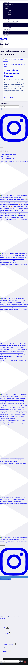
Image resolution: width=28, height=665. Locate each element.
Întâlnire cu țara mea (9, 4)
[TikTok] (7, 39)
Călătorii (13, 64)
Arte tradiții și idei (8, 23)
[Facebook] (1, 39)
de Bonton (7, 19)
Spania (9, 15)
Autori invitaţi (7, 25)
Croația (9, 14)
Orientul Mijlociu (8, 17)
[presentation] (15, 60)
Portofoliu (7, 31)
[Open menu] (1, 46)
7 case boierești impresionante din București (12, 73)
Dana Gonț (9, 79)
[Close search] (1, 659)
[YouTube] (5, 39)
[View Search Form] (1, 41)
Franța (9, 10)
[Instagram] (3, 39)
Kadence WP (3, 618)
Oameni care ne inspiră (8, 644)
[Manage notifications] (25, 662)
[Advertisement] (14, 596)
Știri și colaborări (9, 27)
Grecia (9, 12)
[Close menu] (0, 624)
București (7, 6)
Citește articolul (9, 97)
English (6, 35)
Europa (7, 633)
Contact (6, 33)
